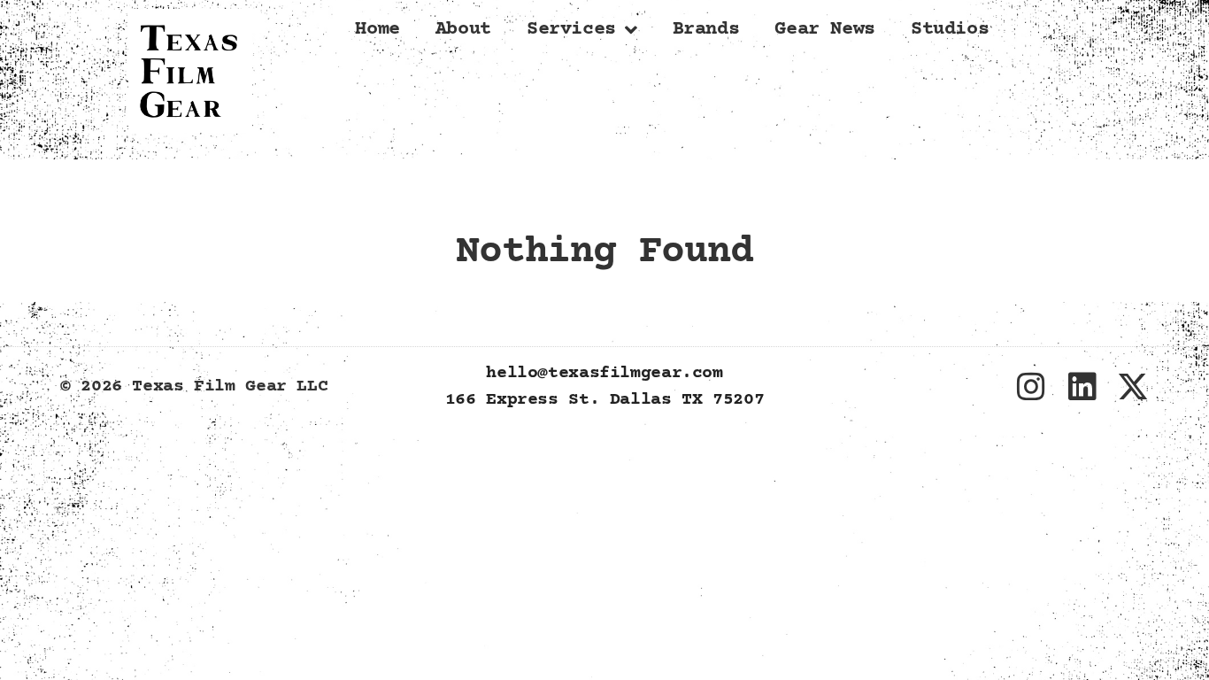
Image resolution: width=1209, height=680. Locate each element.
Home (377, 30)
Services (571, 30)
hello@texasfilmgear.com (604, 373)
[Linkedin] (1081, 387)
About (463, 30)
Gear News (824, 30)
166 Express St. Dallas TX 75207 (604, 400)
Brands (706, 30)
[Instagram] (1031, 387)
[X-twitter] (1133, 387)
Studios (950, 30)
